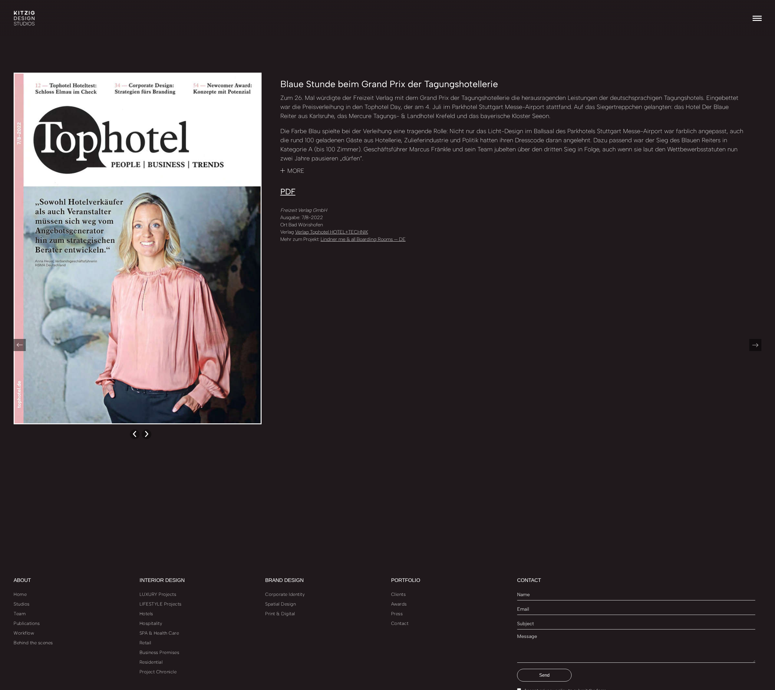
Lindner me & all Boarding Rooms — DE (363, 239)
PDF (287, 191)
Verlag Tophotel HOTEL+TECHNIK (331, 232)
